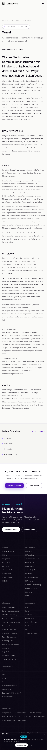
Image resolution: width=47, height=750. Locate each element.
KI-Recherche (29, 566)
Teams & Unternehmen (9, 637)
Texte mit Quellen (31, 570)
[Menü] (42, 3)
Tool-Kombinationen (20, 713)
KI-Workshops (29, 618)
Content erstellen (7, 577)
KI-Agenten (6, 559)
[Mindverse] (10, 3)
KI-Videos (28, 551)
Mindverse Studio (8, 551)
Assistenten (6, 562)
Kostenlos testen (11, 529)
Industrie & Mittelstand (9, 629)
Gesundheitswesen (8, 626)
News (27, 611)
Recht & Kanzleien (8, 618)
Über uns (5, 671)
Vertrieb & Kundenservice (10, 644)
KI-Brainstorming (31, 588)
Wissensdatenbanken (9, 570)
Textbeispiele (27, 716)
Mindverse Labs (7, 697)
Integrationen (6, 573)
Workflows (5, 566)
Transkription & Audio (32, 559)
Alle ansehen (38, 431)
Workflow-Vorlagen (36, 713)
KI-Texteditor (29, 555)
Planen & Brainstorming (33, 585)
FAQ (26, 629)
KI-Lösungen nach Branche (11, 716)
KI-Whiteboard (30, 562)
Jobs (3, 674)
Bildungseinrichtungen (9, 633)
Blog (26, 607)
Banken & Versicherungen (10, 611)
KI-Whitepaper (30, 596)
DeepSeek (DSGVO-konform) (11, 693)
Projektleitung (6, 652)
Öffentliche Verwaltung (9, 615)
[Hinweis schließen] (31, 745)
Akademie (28, 615)
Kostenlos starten (14, 485)
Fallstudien (19, 20)
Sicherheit (5, 682)
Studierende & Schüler (9, 659)
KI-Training (29, 581)
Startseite (6, 20)
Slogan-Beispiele (39, 716)
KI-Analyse (28, 573)
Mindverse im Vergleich (9, 685)
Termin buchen (7, 689)
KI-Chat (4, 555)
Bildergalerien (22, 720)
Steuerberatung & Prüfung (11, 622)
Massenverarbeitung (32, 577)
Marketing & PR (7, 641)
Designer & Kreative (8, 655)
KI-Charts (28, 592)
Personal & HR (6, 648)
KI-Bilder (5, 581)
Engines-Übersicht (31, 622)
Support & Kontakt (31, 633)
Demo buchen (34, 485)
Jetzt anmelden (21, 745)
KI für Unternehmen (8, 607)
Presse (4, 678)
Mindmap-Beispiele (8, 720)
